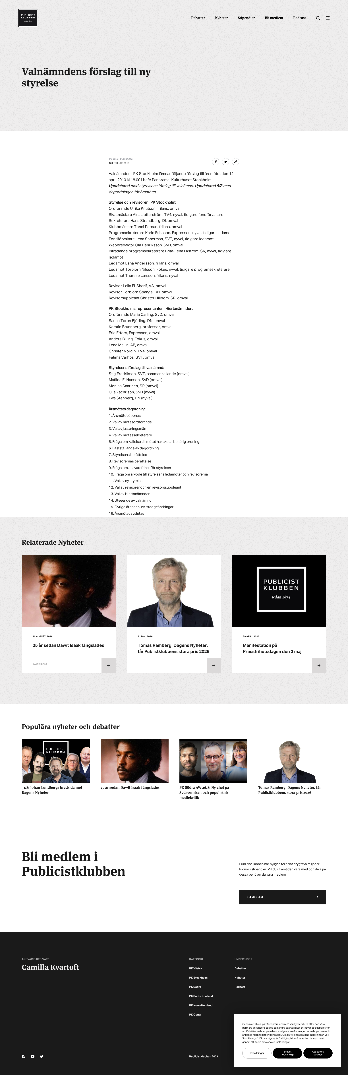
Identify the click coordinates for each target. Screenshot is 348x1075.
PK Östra (195, 1014)
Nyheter (221, 17)
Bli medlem (274, 17)
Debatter (198, 17)
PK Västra (195, 968)
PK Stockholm (198, 977)
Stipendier (246, 17)
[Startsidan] (28, 18)
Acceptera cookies (318, 1053)
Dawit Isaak (40, 664)
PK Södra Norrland (201, 996)
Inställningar (257, 1053)
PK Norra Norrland (200, 1005)
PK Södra (195, 987)
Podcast (299, 17)
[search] (318, 18)
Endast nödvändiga (287, 1053)
